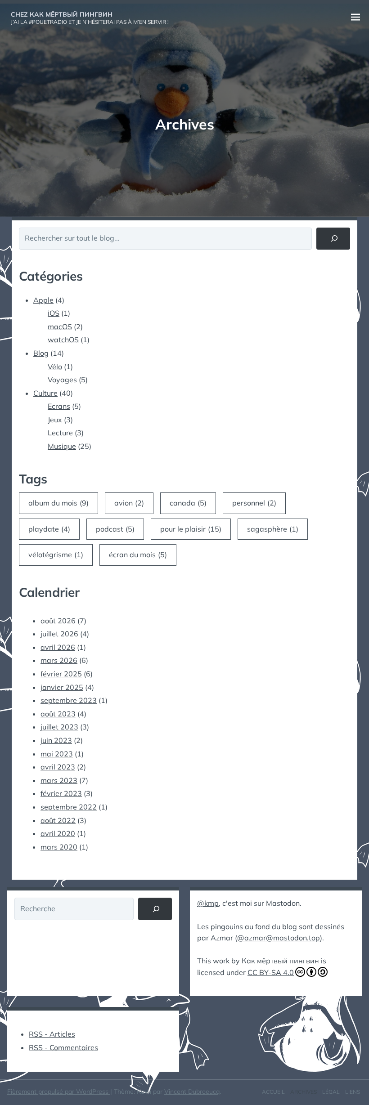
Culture (45, 393)
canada (188, 502)
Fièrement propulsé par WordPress (58, 1091)
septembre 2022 (68, 806)
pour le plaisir (190, 528)
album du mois (58, 502)
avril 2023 (57, 766)
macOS (60, 326)
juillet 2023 (59, 726)
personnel (254, 502)
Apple (43, 299)
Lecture (60, 432)
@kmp (208, 903)
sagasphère (272, 528)
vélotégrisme (55, 554)
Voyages (62, 379)
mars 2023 (58, 780)
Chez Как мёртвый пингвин (61, 14)
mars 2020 (58, 846)
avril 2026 (57, 647)
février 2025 (61, 673)
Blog (41, 353)
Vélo (55, 366)
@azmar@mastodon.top (278, 937)
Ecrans (59, 406)
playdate (49, 528)
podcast (115, 528)
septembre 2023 (68, 700)
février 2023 (61, 793)
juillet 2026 (59, 633)
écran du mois (138, 554)
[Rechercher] (333, 239)
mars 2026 (58, 660)
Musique (62, 446)
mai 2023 (56, 753)
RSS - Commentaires (63, 1047)
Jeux (55, 419)
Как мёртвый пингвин (280, 960)
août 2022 (58, 820)
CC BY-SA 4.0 (271, 972)
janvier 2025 (61, 687)
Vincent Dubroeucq (192, 1091)
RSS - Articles (52, 1033)
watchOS (63, 339)
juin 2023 (56, 740)
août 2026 (58, 620)
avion (129, 502)
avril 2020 (57, 833)
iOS (53, 313)
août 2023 (58, 713)
